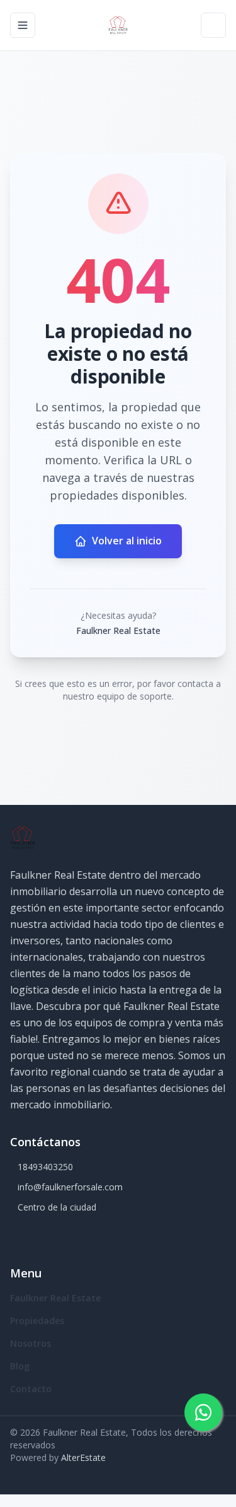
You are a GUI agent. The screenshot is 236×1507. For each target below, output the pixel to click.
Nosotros (30, 1343)
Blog (20, 1366)
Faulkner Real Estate (55, 1298)
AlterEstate (83, 1457)
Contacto (31, 1389)
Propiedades (37, 1321)
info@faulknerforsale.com (70, 1187)
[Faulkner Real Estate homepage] (118, 25)
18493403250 (45, 1167)
